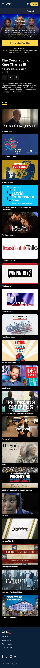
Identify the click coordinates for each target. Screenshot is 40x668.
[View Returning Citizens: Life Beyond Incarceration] (20, 401)
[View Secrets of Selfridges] (20, 605)
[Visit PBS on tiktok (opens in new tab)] (6, 656)
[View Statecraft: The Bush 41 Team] (20, 580)
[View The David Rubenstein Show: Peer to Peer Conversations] (20, 195)
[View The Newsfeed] (20, 426)
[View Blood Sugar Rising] (20, 324)
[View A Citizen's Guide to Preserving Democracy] (20, 477)
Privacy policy (7, 644)
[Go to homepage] (9, 4)
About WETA (6, 640)
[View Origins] (20, 452)
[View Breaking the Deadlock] (20, 554)
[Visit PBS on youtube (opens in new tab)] (15, 656)
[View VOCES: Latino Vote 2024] (20, 350)
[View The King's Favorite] (20, 222)
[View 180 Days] (20, 503)
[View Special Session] (20, 299)
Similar (4, 102)
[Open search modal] (27, 4)
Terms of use (7, 648)
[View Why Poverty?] (20, 273)
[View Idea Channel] (20, 375)
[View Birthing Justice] (20, 170)
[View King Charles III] (20, 119)
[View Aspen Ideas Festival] (20, 144)
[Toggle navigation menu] (3, 4)
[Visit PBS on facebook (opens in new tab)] (2, 656)
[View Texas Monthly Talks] (20, 248)
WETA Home (6, 636)
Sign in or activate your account (12, 50)
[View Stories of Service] (20, 528)
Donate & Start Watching (20, 43)
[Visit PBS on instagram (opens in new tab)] (10, 656)
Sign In (34, 4)
